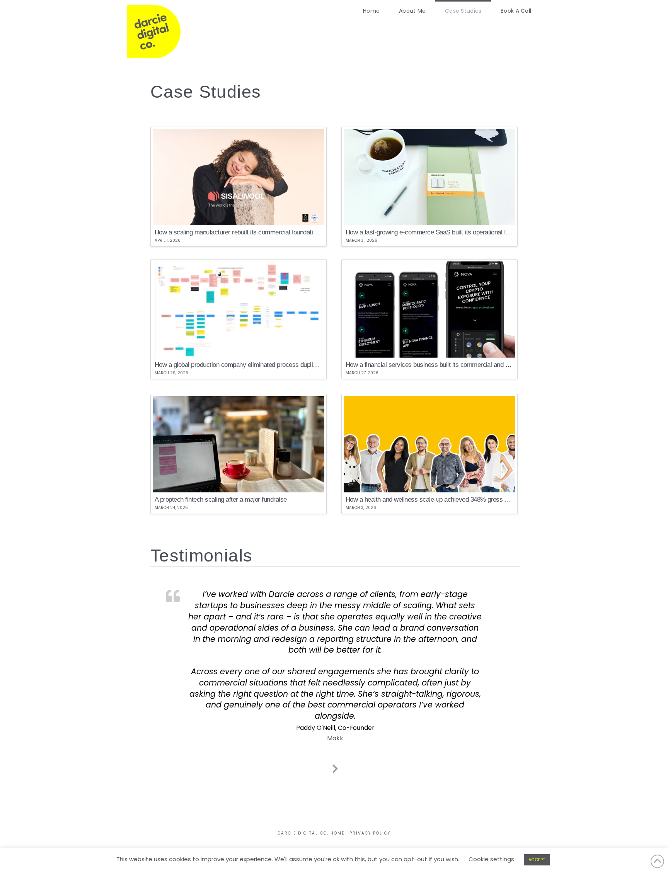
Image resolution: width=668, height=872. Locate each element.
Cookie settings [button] (491, 859)
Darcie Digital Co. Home (311, 833)
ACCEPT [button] (536, 860)
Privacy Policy (369, 833)
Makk (335, 738)
